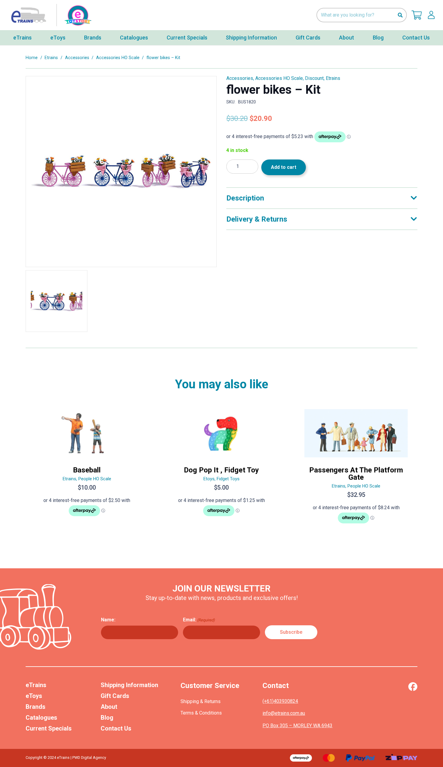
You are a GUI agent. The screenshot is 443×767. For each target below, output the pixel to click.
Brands (36, 706)
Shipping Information (129, 685)
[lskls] (431, 15)
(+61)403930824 (280, 701)
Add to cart (283, 167)
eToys (34, 695)
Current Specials (49, 728)
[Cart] (417, 15)
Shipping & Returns (201, 701)
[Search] (400, 15)
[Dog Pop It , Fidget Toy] (221, 468)
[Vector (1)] (412, 686)
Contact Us (116, 728)
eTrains (36, 685)
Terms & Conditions (201, 713)
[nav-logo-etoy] (49, 15)
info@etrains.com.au (283, 713)
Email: (199, 620)
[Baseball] (87, 468)
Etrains (51, 57)
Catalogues (41, 717)
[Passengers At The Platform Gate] (356, 468)
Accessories (77, 57)
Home (32, 57)
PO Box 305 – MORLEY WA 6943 (297, 725)
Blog (107, 717)
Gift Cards (115, 695)
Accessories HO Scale (118, 57)
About (109, 706)
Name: (108, 620)
